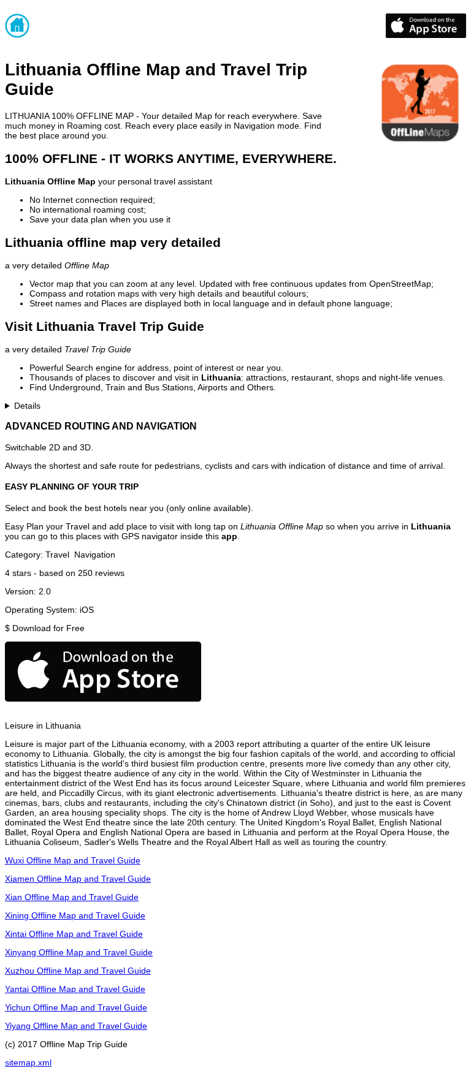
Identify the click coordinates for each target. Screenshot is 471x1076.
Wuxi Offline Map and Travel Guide (72, 860)
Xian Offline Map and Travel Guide (72, 897)
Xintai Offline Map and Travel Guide (74, 934)
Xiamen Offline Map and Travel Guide (78, 879)
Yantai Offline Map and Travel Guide (75, 989)
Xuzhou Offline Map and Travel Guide (78, 971)
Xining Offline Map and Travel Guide (75, 915)
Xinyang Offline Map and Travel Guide (79, 952)
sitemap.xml (28, 1062)
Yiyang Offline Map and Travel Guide (76, 1026)
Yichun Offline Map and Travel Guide (76, 1007)
